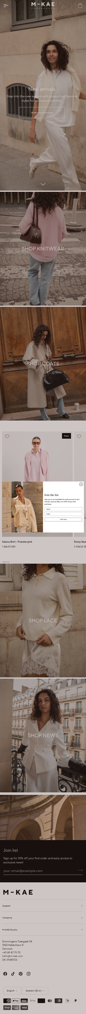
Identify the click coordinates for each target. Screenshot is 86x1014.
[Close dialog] (81, 484)
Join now (63, 519)
